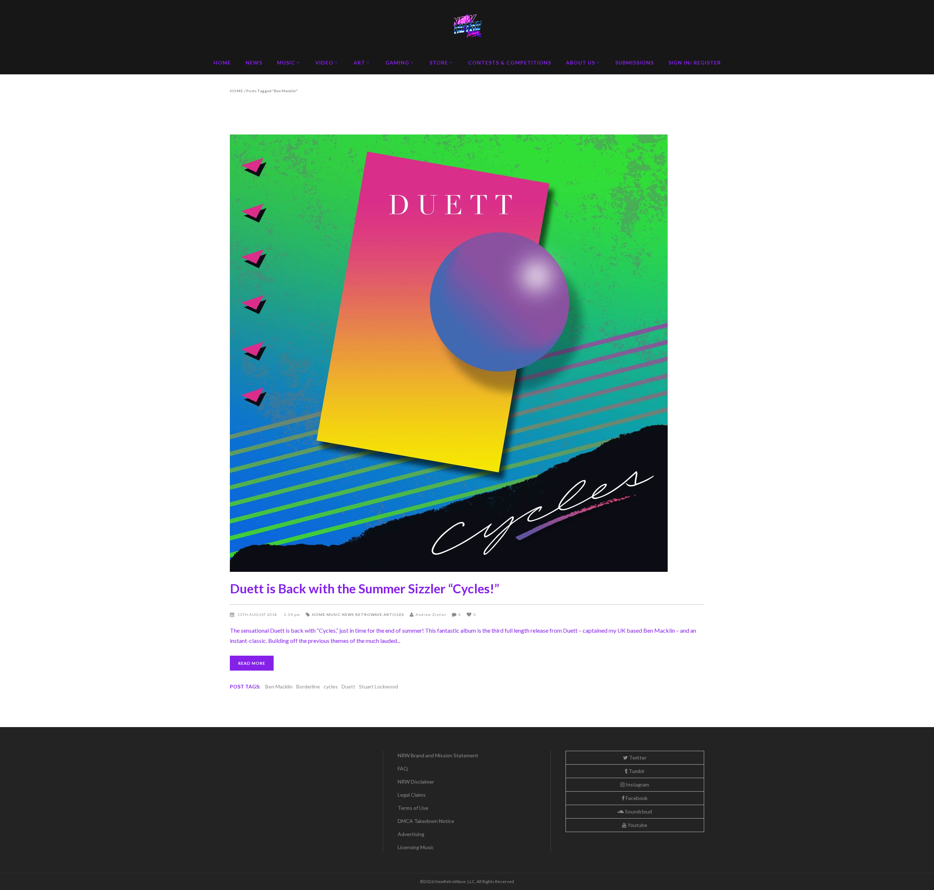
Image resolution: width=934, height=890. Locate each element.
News (348, 614)
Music (334, 614)
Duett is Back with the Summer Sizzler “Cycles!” (364, 588)
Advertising (411, 834)
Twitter (637, 757)
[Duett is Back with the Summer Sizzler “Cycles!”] (467, 353)
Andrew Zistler (431, 614)
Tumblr (636, 771)
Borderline (308, 686)
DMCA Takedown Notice (426, 821)
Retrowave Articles (379, 614)
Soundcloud (638, 811)
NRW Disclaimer (416, 781)
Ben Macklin (279, 686)
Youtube (636, 825)
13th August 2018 (258, 614)
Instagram (637, 784)
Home (236, 91)
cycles (331, 686)
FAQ (403, 768)
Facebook (636, 798)
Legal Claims (412, 795)
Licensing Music (416, 847)
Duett (348, 686)
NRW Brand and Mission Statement (438, 755)
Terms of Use (413, 808)
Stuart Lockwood (378, 686)
